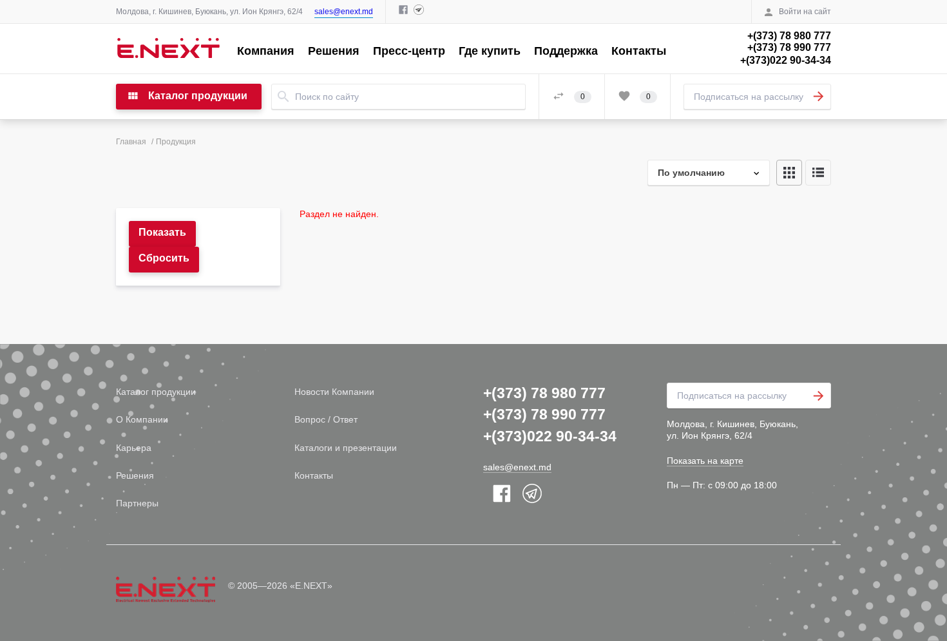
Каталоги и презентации (345, 448)
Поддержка (566, 50)
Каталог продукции (156, 392)
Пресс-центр (409, 50)
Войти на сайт (805, 11)
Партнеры (137, 503)
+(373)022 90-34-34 (785, 60)
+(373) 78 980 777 (789, 35)
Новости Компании (334, 392)
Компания (265, 50)
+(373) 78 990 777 (789, 47)
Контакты (638, 50)
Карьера (133, 448)
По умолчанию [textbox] (691, 172)
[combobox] (708, 173)
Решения (333, 50)
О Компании (142, 419)
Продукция (176, 141)
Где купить (490, 50)
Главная (131, 141)
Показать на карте (705, 460)
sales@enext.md (343, 11)
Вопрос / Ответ (326, 419)
